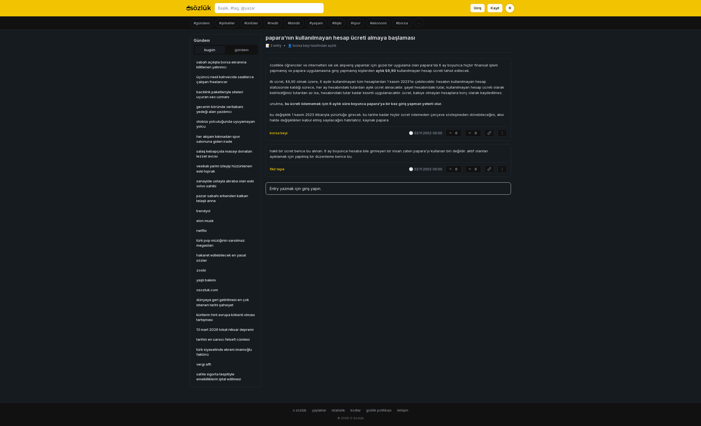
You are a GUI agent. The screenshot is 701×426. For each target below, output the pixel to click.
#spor (356, 23)
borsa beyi (302, 45)
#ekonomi (378, 23)
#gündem (202, 23)
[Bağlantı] (489, 132)
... (419, 23)
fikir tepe (277, 169)
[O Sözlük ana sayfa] (198, 8)
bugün (209, 50)
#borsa (402, 23)
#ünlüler (251, 23)
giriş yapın (311, 188)
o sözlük (299, 410)
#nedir (273, 23)
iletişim (402, 410)
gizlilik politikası (379, 410)
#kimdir (294, 23)
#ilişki (336, 23)
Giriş (477, 8)
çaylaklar (319, 410)
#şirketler (227, 23)
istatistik (338, 410)
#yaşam (316, 23)
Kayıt (495, 8)
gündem (242, 50)
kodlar (355, 410)
